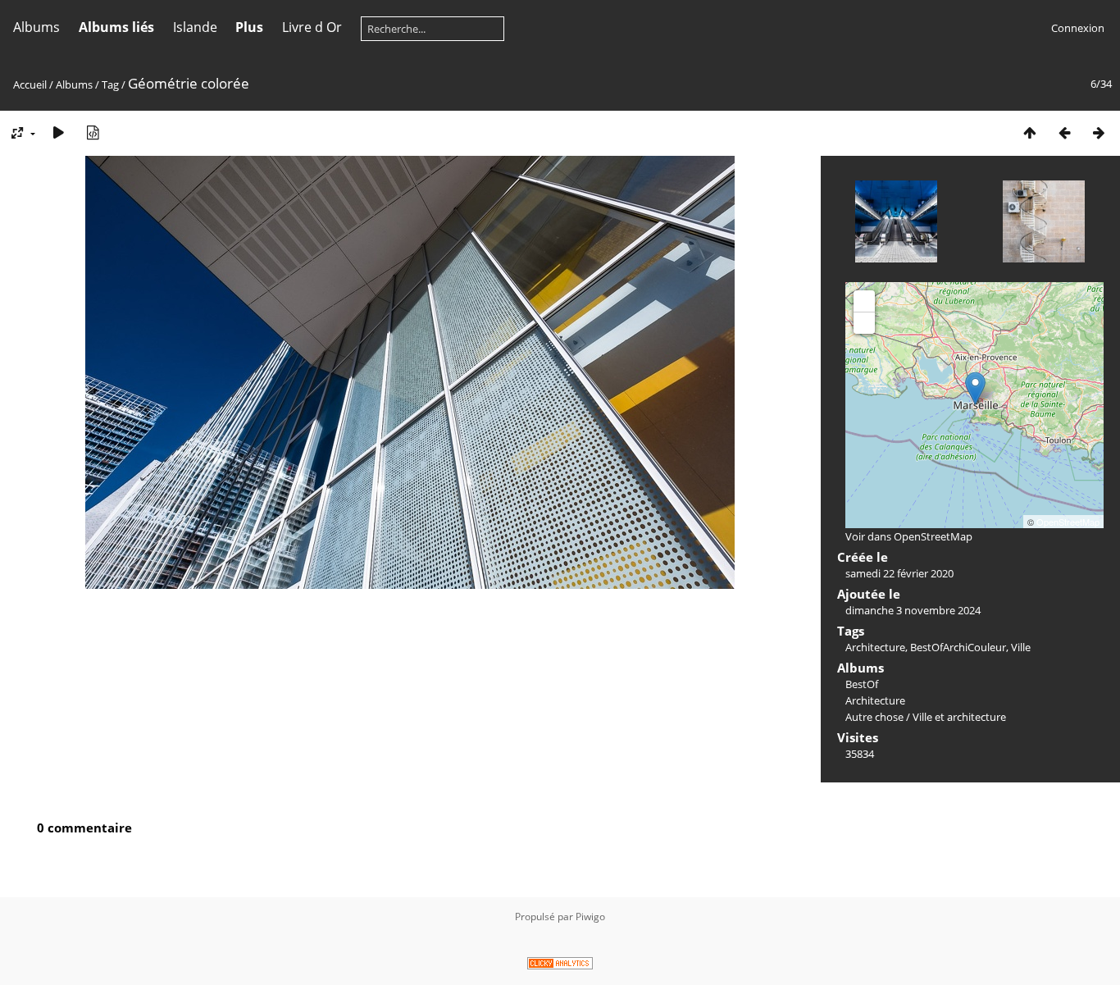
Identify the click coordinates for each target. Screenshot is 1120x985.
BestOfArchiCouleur (958, 647)
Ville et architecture (959, 716)
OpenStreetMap (1068, 521)
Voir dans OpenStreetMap (908, 536)
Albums (36, 27)
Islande (195, 27)
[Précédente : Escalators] (1064, 132)
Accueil (30, 84)
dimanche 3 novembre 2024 (913, 610)
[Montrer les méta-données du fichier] (92, 132)
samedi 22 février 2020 (899, 573)
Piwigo (590, 916)
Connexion (1077, 28)
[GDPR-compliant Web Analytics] (560, 966)
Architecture (875, 647)
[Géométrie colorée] (975, 388)
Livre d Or (312, 27)
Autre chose (874, 716)
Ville (1021, 647)
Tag (110, 84)
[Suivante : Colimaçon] (1098, 132)
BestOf (861, 684)
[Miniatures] (1030, 132)
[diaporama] (58, 132)
